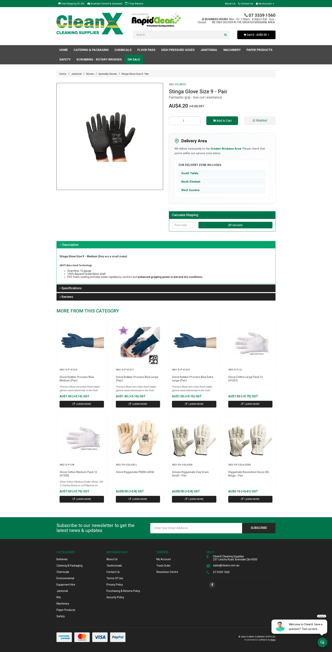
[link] (212, 585)
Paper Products (65, 609)
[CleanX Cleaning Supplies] (89, 23)
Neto (273, 640)
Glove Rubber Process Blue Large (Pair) (137, 378)
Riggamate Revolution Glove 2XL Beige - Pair (248, 474)
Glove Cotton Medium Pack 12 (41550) (78, 474)
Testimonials (114, 565)
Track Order (163, 565)
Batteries (62, 559)
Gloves (90, 73)
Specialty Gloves (107, 73)
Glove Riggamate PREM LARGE (135, 472)
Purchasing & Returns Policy (123, 590)
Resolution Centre (167, 571)
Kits (58, 597)
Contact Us (246, 3)
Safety (60, 616)
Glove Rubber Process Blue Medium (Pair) (77, 378)
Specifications (71, 288)
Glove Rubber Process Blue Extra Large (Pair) (192, 378)
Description (70, 245)
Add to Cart (224, 121)
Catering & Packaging (69, 565)
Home (63, 50)
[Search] (225, 35)
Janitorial (76, 73)
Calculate (237, 225)
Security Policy (115, 597)
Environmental (65, 578)
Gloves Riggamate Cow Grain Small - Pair (190, 474)
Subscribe (259, 528)
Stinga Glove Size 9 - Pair (135, 73)
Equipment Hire (65, 584)
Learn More (83, 404)
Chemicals (62, 571)
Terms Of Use (114, 578)
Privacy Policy (114, 584)
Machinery (62, 603)
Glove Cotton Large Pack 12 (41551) (245, 378)
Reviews (67, 297)
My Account (163, 559)
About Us (230, 3)
